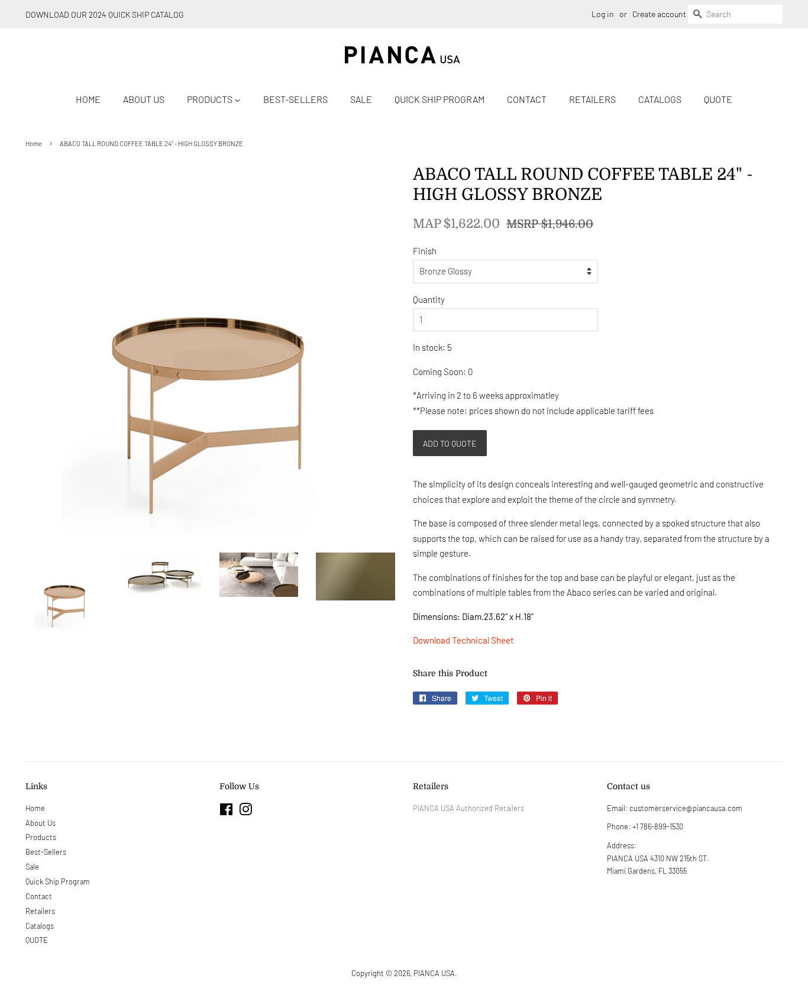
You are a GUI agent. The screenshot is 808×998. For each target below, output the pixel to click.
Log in (603, 14)
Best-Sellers (295, 99)
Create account (659, 14)
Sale (361, 99)
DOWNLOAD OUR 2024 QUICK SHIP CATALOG (104, 14)
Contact (527, 99)
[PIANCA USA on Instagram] (245, 811)
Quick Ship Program (439, 99)
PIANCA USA (434, 973)
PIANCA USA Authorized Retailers (468, 808)
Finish (425, 251)
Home (88, 99)
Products (210, 99)
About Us (143, 99)
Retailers (592, 99)
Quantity (429, 299)
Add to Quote (450, 443)
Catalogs (659, 99)
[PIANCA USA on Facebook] (226, 811)
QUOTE (718, 99)
